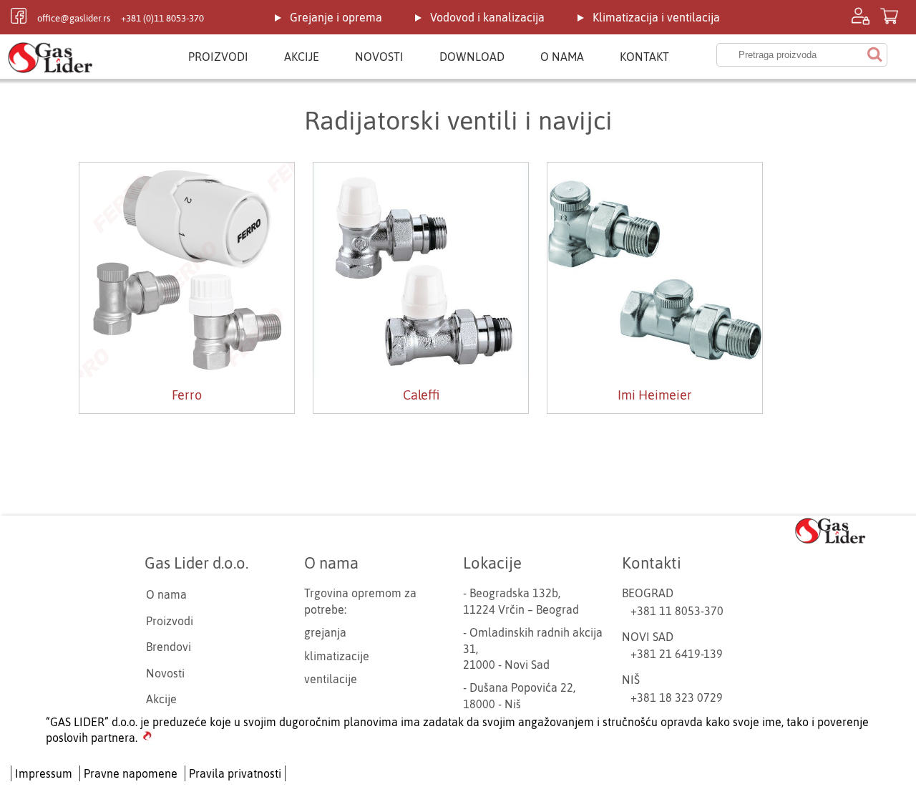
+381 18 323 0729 (676, 697)
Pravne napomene (130, 773)
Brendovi (168, 646)
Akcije (301, 56)
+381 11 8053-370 (676, 610)
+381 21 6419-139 (676, 653)
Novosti (379, 56)
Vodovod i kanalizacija (487, 17)
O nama (562, 56)
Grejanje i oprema (336, 17)
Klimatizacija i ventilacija (656, 17)
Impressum (43, 773)
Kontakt (644, 56)
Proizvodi (218, 56)
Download (472, 56)
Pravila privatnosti (235, 773)
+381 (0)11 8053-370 (162, 18)
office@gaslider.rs (73, 18)
